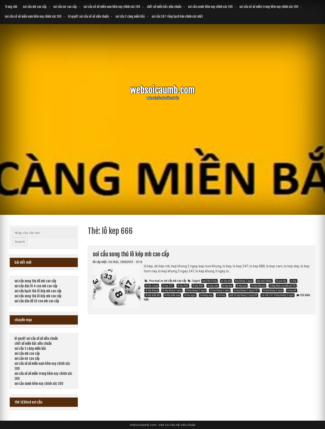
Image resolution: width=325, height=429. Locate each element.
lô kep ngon (190, 295)
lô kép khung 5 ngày (273, 290)
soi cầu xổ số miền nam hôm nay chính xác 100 (112, 7)
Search (20, 241)
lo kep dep (227, 285)
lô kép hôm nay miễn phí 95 (283, 285)
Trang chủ (11, 7)
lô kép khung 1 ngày (172, 290)
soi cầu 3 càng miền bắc (130, 16)
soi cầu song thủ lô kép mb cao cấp (131, 254)
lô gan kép (281, 280)
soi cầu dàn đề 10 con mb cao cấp (37, 301)
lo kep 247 (167, 285)
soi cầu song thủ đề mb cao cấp (35, 281)
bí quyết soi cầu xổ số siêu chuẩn (88, 16)
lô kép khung (151, 290)
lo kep (293, 280)
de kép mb (226, 280)
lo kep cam (212, 285)
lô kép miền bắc (152, 295)
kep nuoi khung (264, 280)
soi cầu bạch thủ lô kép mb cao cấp (38, 291)
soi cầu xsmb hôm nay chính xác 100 (210, 7)
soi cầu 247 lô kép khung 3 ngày (277, 295)
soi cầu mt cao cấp (65, 7)
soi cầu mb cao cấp (35, 7)
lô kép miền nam (172, 295)
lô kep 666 (182, 285)
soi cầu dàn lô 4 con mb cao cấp (36, 286)
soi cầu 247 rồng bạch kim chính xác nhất (177, 16)
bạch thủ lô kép (209, 280)
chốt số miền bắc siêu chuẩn (164, 7)
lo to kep (221, 295)
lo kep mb (291, 290)
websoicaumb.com (162, 90)
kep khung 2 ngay (243, 280)
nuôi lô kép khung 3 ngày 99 (243, 295)
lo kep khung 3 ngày (220, 290)
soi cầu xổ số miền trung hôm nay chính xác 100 (268, 7)
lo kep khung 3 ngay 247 (246, 290)
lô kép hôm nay (258, 285)
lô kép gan (241, 285)
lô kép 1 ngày (151, 285)
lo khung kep (206, 295)
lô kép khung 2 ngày (196, 290)
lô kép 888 (197, 285)
